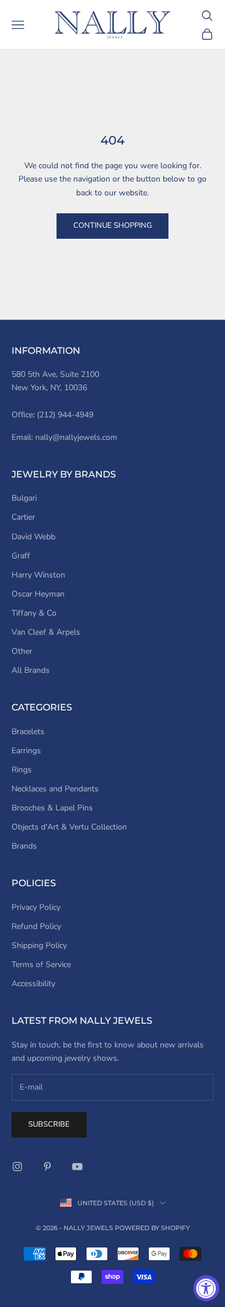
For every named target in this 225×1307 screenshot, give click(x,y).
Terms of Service (41, 964)
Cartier (23, 517)
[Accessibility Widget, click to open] (206, 1288)
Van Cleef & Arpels (46, 632)
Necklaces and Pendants (55, 788)
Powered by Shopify (152, 1228)
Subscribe (49, 1124)
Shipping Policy (39, 945)
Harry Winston (38, 574)
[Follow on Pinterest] (47, 1166)
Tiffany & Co (34, 613)
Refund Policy (36, 926)
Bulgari (24, 498)
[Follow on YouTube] (77, 1166)
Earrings (26, 750)
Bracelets (28, 731)
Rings (22, 769)
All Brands (31, 670)
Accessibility (33, 983)
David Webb (33, 536)
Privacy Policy (36, 907)
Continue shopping (112, 225)
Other (22, 651)
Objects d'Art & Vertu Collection (69, 826)
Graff (21, 555)
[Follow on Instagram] (17, 1166)
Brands (24, 846)
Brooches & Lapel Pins (52, 807)
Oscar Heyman (38, 593)
